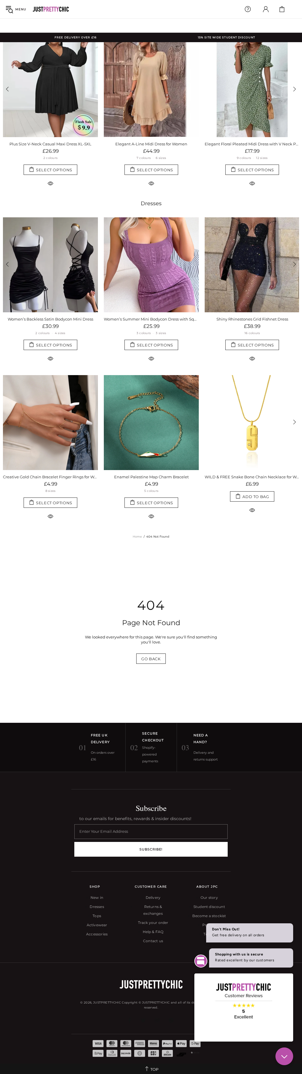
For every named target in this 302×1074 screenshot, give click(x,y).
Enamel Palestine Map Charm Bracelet (74, 476)
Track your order (153, 922)
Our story (209, 897)
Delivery (153, 897)
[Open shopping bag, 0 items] (282, 9)
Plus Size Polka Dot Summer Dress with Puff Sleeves (252, 319)
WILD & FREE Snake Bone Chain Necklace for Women (174, 476)
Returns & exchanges (153, 910)
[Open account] (266, 9)
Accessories (97, 934)
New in (97, 897)
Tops (97, 916)
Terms (209, 934)
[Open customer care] (248, 9)
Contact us (153, 941)
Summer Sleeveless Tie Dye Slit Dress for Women (252, 144)
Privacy (209, 925)
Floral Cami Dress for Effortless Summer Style (151, 144)
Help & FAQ (153, 932)
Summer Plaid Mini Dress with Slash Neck (50, 144)
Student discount (209, 906)
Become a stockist (209, 916)
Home (137, 536)
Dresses (151, 203)
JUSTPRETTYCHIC (50, 9)
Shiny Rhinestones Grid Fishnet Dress (151, 319)
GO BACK (151, 658)
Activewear (97, 925)
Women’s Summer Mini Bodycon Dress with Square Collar (50, 319)
